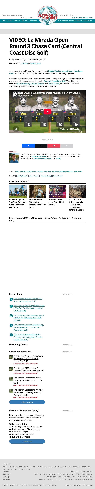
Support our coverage (79, 17)
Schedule (25, 20)
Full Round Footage (59, 171)
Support (78, 474)
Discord (68, 15)
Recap (4, 469)
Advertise (53, 477)
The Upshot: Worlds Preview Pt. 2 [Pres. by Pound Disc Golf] (28, 299)
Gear (25, 466)
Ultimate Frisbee (87, 477)
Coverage (19, 466)
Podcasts (80, 20)
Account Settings (68, 474)
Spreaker (70, 479)
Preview (74, 466)
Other (62, 466)
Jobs (74, 477)
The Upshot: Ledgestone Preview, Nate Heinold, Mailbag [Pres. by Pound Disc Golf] (28, 392)
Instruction (72, 20)
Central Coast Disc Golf (55, 81)
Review (10, 469)
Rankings (33, 20)
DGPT (10, 20)
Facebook (42, 479)
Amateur (89, 471)
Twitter (49, 479)
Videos (62, 15)
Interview (40, 466)
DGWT (17, 171)
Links (45, 466)
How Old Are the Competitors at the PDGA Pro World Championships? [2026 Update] (29, 308)
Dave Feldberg (23, 83)
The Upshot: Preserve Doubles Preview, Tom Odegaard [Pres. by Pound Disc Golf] (28, 337)
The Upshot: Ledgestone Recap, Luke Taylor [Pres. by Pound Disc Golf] (28, 380)
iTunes (86, 479)
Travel (16, 469)
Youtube (63, 479)
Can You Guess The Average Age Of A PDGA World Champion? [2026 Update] (29, 318)
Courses (12, 466)
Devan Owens (37, 83)
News (59, 20)
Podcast (67, 466)
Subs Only (87, 20)
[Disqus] (47, 256)
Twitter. (58, 158)
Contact (60, 477)
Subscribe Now (27, 402)
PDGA (4, 20)
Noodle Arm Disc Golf (39, 156)
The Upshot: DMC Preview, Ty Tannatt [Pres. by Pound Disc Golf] (28, 369)
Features (5, 466)
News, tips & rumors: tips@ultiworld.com (13, 15)
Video (39, 63)
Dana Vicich (54, 83)
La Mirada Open (71, 171)
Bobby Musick (54, 71)
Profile (80, 466)
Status (79, 477)
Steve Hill (24, 63)
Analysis (65, 20)
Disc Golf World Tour (44, 171)
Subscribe (89, 474)
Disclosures (67, 477)
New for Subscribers (49, 474)
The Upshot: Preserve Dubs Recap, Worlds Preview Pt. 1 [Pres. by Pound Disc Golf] (29, 327)
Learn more (27, 441)
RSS (91, 479)
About (47, 477)
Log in (90, 17)
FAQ (83, 474)
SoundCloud (79, 479)
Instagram (56, 479)
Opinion (56, 466)
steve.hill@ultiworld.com (42, 158)
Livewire (33, 63)
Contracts (16, 20)
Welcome (38, 474)
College (83, 471)
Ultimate (75, 15)
